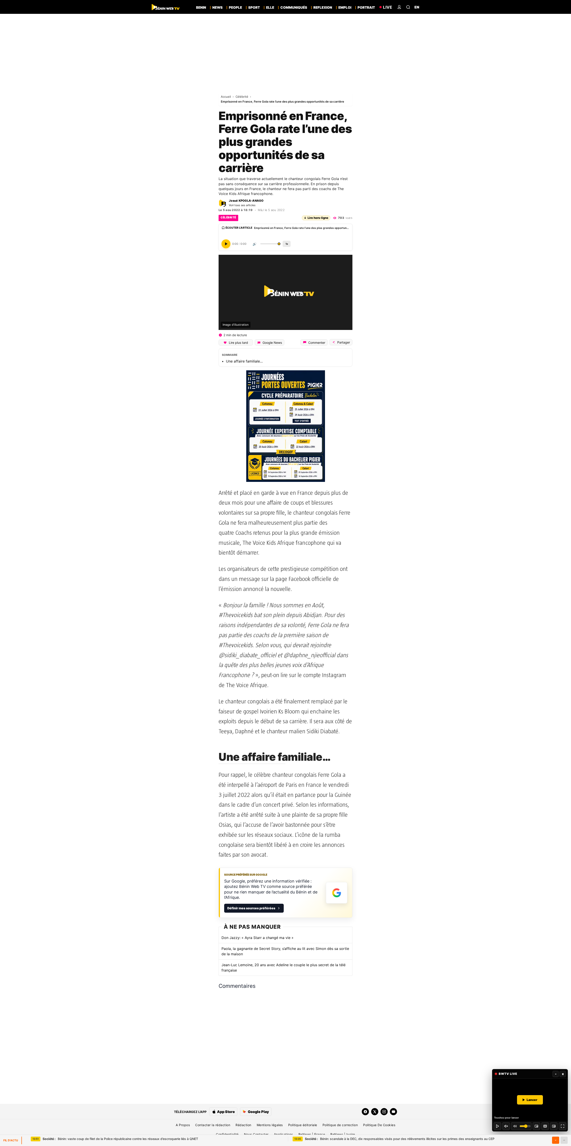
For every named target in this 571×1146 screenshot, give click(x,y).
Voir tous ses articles (242, 205)
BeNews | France (311, 1134)
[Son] (506, 1126)
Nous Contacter (256, 1134)
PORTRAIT (366, 8)
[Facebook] (365, 1111)
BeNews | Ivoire (342, 1134)
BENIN (201, 8)
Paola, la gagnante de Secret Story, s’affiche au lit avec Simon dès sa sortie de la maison (285, 951)
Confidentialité (227, 1134)
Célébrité (242, 96)
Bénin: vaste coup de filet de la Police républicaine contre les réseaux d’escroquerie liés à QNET (120, 1139)
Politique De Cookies (379, 1125)
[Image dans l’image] (554, 1126)
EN (416, 7)
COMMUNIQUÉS (293, 8)
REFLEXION (322, 8)
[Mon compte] (399, 7)
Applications (283, 1134)
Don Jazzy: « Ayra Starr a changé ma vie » (257, 937)
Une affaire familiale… (244, 361)
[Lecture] (497, 1126)
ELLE (270, 8)
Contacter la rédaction (212, 1125)
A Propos (183, 1125)
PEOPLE (235, 8)
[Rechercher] (408, 7)
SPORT (254, 8)
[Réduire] (564, 1140)
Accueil (226, 96)
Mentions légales (270, 1125)
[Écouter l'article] (225, 243)
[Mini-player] (536, 1126)
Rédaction (243, 1125)
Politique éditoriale (302, 1125)
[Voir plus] (555, 1140)
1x (287, 243)
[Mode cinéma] (545, 1126)
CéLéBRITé (228, 217)
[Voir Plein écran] (562, 1126)
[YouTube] (393, 1111)
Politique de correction (340, 1125)
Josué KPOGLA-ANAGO (246, 200)
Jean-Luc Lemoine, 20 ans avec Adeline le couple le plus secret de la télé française (283, 967)
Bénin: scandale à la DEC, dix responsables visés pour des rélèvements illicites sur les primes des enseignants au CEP (399, 1139)
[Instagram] (384, 1111)
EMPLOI (344, 8)
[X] (374, 1111)
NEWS (217, 8)
